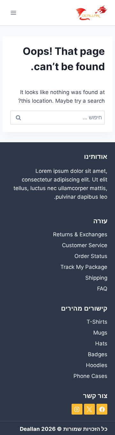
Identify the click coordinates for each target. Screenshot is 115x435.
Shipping (96, 278)
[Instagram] (77, 409)
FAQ (102, 288)
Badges (97, 354)
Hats (101, 343)
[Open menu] (13, 13)
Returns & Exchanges (80, 234)
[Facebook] (101, 409)
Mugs (100, 332)
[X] (89, 409)
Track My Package (83, 267)
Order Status (90, 256)
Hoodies (96, 365)
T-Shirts (97, 322)
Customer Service (84, 245)
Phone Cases (90, 376)
